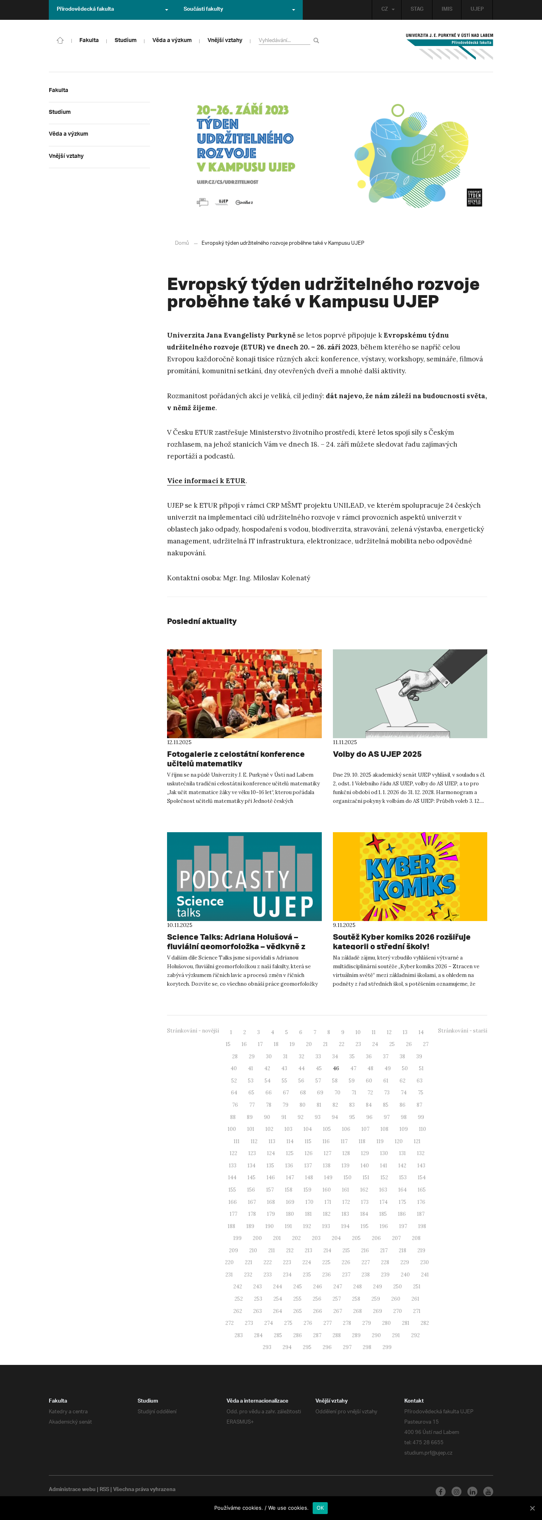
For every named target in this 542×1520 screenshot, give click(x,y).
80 (303, 1105)
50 (405, 1068)
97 (387, 1117)
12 (389, 1032)
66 (268, 1092)
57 (318, 1080)
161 (345, 1189)
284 (258, 1335)
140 (365, 1165)
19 (292, 1044)
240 (405, 1274)
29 (252, 1056)
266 (317, 1311)
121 (417, 1141)
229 (404, 1262)
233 (267, 1274)
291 (396, 1335)
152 (384, 1177)
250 (397, 1286)
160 (327, 1189)
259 (375, 1298)
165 (422, 1189)
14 (421, 1032)
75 (420, 1092)
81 (319, 1105)
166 (233, 1202)
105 (327, 1129)
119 (380, 1141)
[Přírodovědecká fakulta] (60, 39)
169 (290, 1202)
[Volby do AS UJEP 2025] (410, 693)
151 (366, 1177)
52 (234, 1080)
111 (237, 1141)
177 (233, 1214)
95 (352, 1117)
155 (232, 1189)
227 (365, 1262)
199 (237, 1238)
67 (286, 1092)
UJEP (477, 10)
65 (251, 1092)
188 (231, 1226)
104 (308, 1129)
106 (346, 1129)
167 (252, 1202)
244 (277, 1286)
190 (269, 1226)
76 (235, 1105)
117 (344, 1141)
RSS (104, 1490)
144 (232, 1177)
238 (365, 1274)
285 (278, 1335)
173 (365, 1202)
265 (297, 1311)
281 (405, 1323)
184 (364, 1214)
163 (383, 1189)
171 (328, 1202)
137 (308, 1165)
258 (356, 1298)
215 (346, 1250)
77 (252, 1105)
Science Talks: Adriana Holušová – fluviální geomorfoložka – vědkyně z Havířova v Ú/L (236, 946)
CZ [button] (384, 10)
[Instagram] (456, 1492)
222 (267, 1262)
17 (260, 1044)
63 (420, 1080)
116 (326, 1141)
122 (233, 1153)
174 (384, 1202)
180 (290, 1214)
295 (307, 1347)
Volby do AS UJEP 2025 (377, 754)
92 (301, 1117)
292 (415, 1335)
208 (416, 1238)
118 (362, 1141)
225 (326, 1262)
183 (345, 1214)
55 (284, 1080)
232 (248, 1274)
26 (409, 1044)
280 (386, 1323)
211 (271, 1250)
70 (337, 1092)
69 (320, 1092)
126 (309, 1153)
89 (250, 1117)
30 (269, 1056)
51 (421, 1068)
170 (309, 1202)
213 (308, 1250)
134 (252, 1165)
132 (421, 1153)
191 (288, 1226)
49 (387, 1068)
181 (308, 1214)
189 (250, 1226)
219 (421, 1250)
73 (387, 1092)
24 (375, 1044)
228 (385, 1262)
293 (267, 1347)
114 (290, 1141)
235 (307, 1274)
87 (419, 1105)
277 (327, 1323)
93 (318, 1117)
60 (369, 1080)
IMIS (447, 10)
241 (425, 1274)
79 (285, 1105)
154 (422, 1177)
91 (283, 1117)
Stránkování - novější (193, 1030)
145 (252, 1177)
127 (327, 1153)
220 (229, 1262)
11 (374, 1032)
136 (289, 1165)
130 (384, 1153)
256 (317, 1298)
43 (284, 1068)
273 (249, 1323)
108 (384, 1129)
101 (250, 1129)
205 (356, 1238)
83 (352, 1105)
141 (383, 1165)
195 (365, 1226)
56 (301, 1080)
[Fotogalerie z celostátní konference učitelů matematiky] (244, 693)
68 (303, 1092)
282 (425, 1323)
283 (238, 1335)
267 (337, 1311)
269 (377, 1311)
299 (387, 1347)
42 (267, 1068)
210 (253, 1250)
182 (327, 1214)
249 (377, 1286)
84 (369, 1105)
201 (277, 1238)
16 (244, 1044)
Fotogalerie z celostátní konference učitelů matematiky (236, 758)
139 (346, 1165)
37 (385, 1056)
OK (320, 1508)
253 (258, 1298)
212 (290, 1250)
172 (346, 1202)
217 (384, 1250)
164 (402, 1189)
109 (404, 1129)
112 (254, 1141)
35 (352, 1056)
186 (402, 1214)
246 (317, 1286)
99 (421, 1117)
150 (348, 1177)
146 (271, 1177)
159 (307, 1189)
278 (347, 1323)
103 (288, 1129)
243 (257, 1286)
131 (402, 1153)
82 (335, 1105)
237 (346, 1274)
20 (309, 1044)
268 (357, 1311)
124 (271, 1153)
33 (318, 1056)
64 (234, 1092)
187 (421, 1214)
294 (287, 1347)
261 (415, 1298)
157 (270, 1189)
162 (364, 1189)
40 (234, 1068)
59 (352, 1080)
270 (397, 1311)
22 (341, 1044)
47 (353, 1068)
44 (301, 1068)
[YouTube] (488, 1492)
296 (327, 1347)
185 (383, 1214)
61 (385, 1080)
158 (288, 1189)
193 (326, 1226)
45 (319, 1068)
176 (421, 1202)
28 (235, 1056)
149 (328, 1177)
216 (365, 1250)
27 (426, 1044)
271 (417, 1311)
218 (402, 1250)
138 (327, 1165)
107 (365, 1129)
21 (325, 1044)
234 (287, 1274)
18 (276, 1044)
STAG (417, 10)
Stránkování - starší (462, 1030)
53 (251, 1080)
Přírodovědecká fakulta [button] (85, 10)
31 (285, 1056)
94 (335, 1117)
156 (251, 1189)
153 (403, 1177)
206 (376, 1238)
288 (337, 1335)
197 (403, 1226)
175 (402, 1202)
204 (336, 1238)
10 (358, 1032)
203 (316, 1238)
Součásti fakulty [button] (203, 10)
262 (237, 1311)
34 (335, 1056)
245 (297, 1286)
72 (370, 1092)
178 (252, 1214)
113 (272, 1141)
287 (317, 1335)
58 (335, 1080)
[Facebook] (441, 1492)
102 (269, 1129)
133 (232, 1165)
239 (385, 1274)
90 (267, 1117)
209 (233, 1250)
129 (365, 1153)
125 (290, 1153)
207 (396, 1238)
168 (271, 1202)
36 (369, 1056)
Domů (182, 243)
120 (399, 1141)
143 (421, 1165)
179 (271, 1214)
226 (346, 1262)
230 (424, 1262)
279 (366, 1323)
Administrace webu (72, 1490)
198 (422, 1226)
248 (357, 1286)
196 (384, 1226)
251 (417, 1286)
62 (403, 1080)
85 (385, 1105)
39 (419, 1056)
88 (233, 1117)
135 (270, 1165)
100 (232, 1129)
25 (392, 1044)
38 (402, 1056)
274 (268, 1323)
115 (308, 1141)
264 (277, 1311)
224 (306, 1262)
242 (237, 1286)
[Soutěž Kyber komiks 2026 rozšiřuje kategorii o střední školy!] (410, 876)
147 (290, 1177)
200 (257, 1238)
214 (327, 1250)
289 (356, 1335)
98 (404, 1117)
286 (297, 1335)
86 (403, 1105)
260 (395, 1298)
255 (297, 1298)
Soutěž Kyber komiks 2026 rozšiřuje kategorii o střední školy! (402, 941)
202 (296, 1238)
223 (287, 1262)
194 (345, 1226)
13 (405, 1032)
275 (288, 1323)
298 (367, 1347)
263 (257, 1311)
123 (252, 1153)
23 (358, 1044)
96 (369, 1117)
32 (301, 1056)
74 (404, 1092)
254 (277, 1298)
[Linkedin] (472, 1492)
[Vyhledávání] (317, 40)
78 (268, 1105)
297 (347, 1347)
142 (402, 1165)
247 (337, 1286)
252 (238, 1298)
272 (229, 1323)
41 (250, 1068)
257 (337, 1298)
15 (228, 1044)
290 (376, 1335)
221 (248, 1262)
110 (422, 1129)
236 (326, 1274)
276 (308, 1323)
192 (307, 1226)
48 (370, 1068)
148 (309, 1177)
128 (346, 1153)
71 (354, 1092)
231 (229, 1274)
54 (268, 1080)
